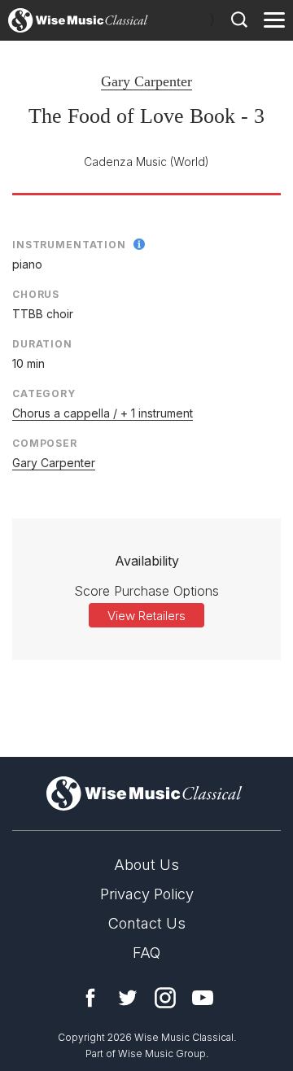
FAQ (146, 952)
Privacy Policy (147, 894)
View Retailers (146, 615)
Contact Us (147, 923)
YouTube (202, 997)
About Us (146, 864)
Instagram (165, 997)
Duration (42, 344)
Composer (44, 443)
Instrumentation (69, 244)
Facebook (90, 997)
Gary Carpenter (146, 81)
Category (44, 393)
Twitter (127, 997)
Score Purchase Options (146, 591)
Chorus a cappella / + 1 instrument (102, 413)
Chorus (35, 294)
